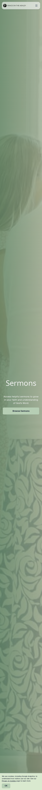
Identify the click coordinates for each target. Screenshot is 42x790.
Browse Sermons (21, 411)
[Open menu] (36, 5)
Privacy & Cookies (9, 781)
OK (6, 786)
